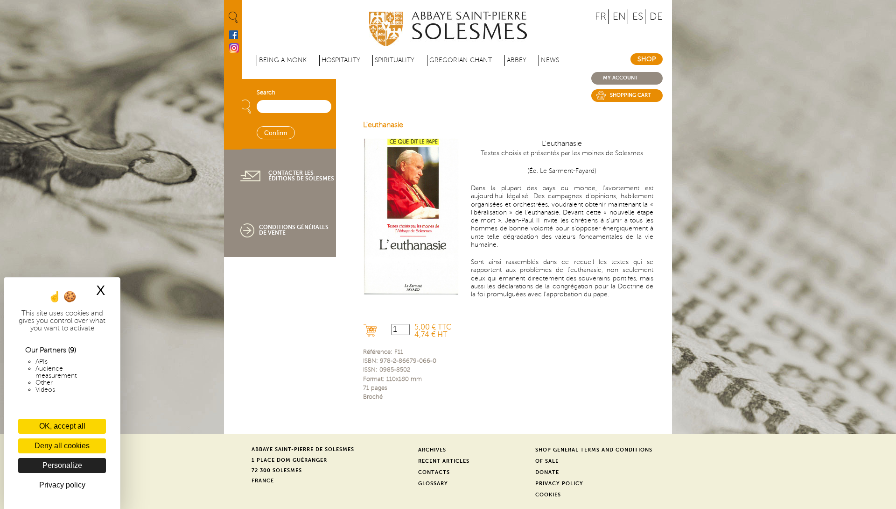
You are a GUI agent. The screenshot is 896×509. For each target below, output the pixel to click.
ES (637, 16)
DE (656, 16)
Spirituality (394, 60)
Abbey (516, 60)
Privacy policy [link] (62, 485)
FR (600, 16)
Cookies (548, 495)
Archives (432, 450)
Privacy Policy (559, 483)
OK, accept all (62, 426)
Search (266, 92)
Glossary (433, 483)
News (550, 60)
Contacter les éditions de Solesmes (301, 176)
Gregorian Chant (460, 60)
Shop (646, 59)
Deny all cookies (62, 446)
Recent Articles (443, 461)
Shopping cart (630, 95)
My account (620, 78)
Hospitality (341, 60)
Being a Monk (283, 60)
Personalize (62, 465)
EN (619, 16)
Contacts (434, 472)
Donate (547, 472)
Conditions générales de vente (294, 230)
